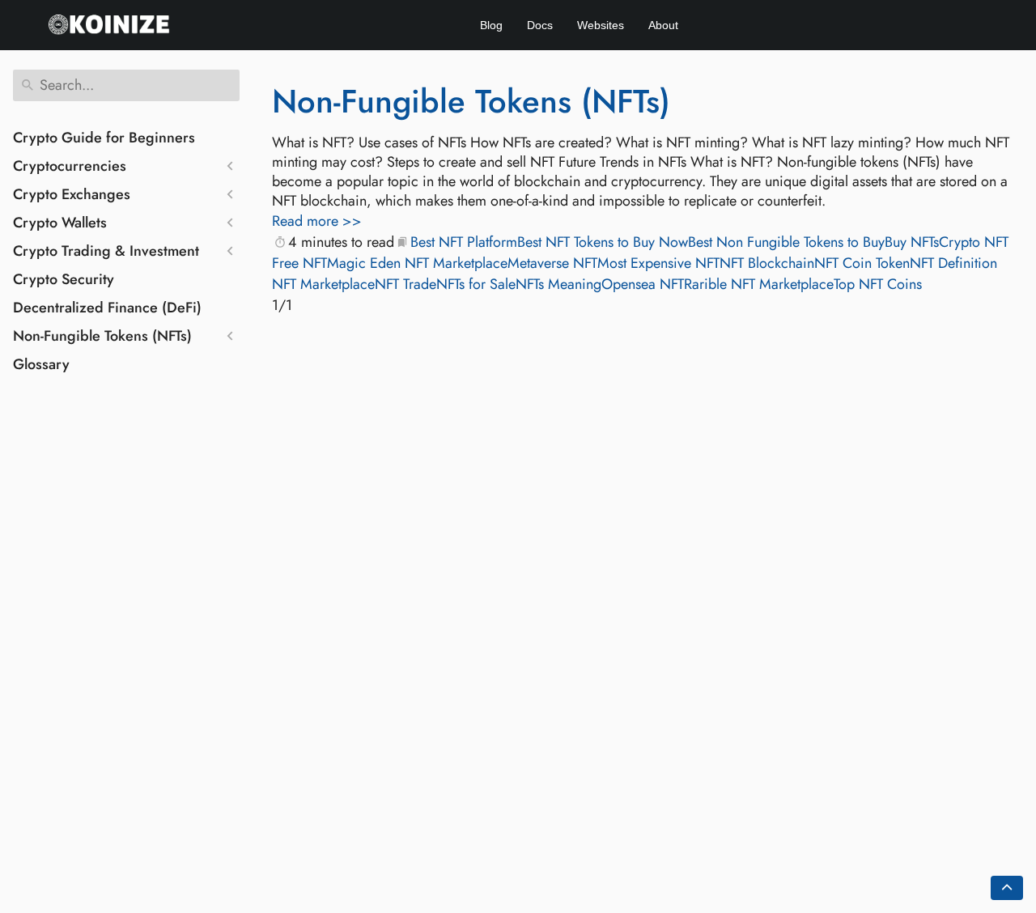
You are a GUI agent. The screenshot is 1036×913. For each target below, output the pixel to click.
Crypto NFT (973, 242)
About (663, 25)
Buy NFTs (912, 242)
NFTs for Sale (476, 284)
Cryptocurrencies (69, 165)
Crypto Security (63, 279)
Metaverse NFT (552, 263)
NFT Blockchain (767, 263)
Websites (600, 25)
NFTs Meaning (558, 284)
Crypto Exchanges (71, 194)
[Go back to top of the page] (1007, 888)
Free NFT (299, 263)
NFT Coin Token (862, 263)
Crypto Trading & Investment (106, 250)
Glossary (41, 364)
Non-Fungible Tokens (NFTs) (102, 335)
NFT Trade (405, 284)
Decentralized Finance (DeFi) (107, 307)
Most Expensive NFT (658, 263)
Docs (540, 25)
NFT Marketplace (323, 284)
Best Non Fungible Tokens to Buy (786, 242)
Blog (491, 25)
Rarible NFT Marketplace (759, 284)
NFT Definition (953, 263)
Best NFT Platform (463, 242)
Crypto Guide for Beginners (104, 137)
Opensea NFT (642, 284)
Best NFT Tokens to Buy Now (602, 242)
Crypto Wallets (60, 222)
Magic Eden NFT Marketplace (417, 263)
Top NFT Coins (878, 284)
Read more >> (317, 220)
